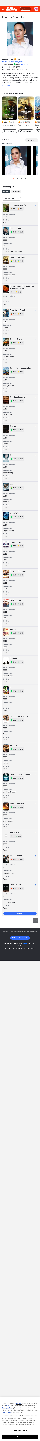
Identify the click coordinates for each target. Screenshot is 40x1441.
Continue (20, 1437)
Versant (19, 1403)
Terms (8, 1405)
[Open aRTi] (36, 8)
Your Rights (7, 1412)
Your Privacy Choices (20, 1430)
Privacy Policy (7, 1408)
